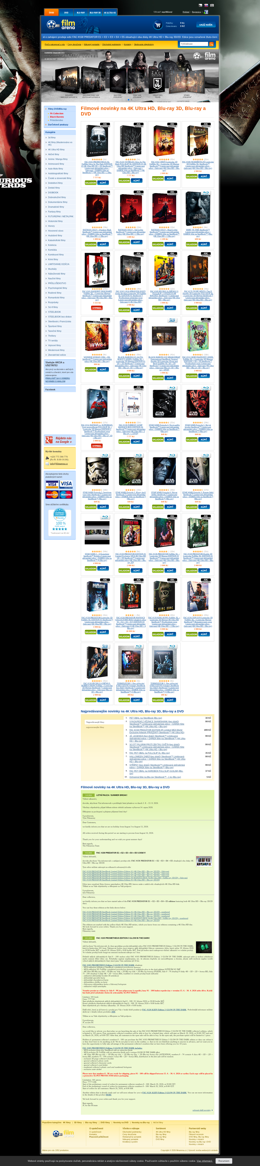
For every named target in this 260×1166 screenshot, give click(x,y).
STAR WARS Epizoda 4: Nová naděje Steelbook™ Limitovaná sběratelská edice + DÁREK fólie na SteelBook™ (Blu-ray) (164, 428)
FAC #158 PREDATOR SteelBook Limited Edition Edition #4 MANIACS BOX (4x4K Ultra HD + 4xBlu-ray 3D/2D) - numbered (135, 918)
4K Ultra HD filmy (163, 1132)
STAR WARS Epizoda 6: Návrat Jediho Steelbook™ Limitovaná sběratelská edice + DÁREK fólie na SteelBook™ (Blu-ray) (164, 495)
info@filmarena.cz (59, 463)
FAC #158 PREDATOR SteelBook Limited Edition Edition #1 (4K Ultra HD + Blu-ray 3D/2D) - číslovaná (126, 871)
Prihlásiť (186, 12)
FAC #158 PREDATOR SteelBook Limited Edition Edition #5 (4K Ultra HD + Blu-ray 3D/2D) (121, 880)
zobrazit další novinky (202, 1110)
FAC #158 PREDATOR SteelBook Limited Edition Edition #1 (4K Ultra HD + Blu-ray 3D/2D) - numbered (126, 912)
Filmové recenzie (196, 1134)
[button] (128, 99)
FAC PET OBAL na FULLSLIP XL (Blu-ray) (149, 753)
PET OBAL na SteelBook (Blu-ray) (145, 718)
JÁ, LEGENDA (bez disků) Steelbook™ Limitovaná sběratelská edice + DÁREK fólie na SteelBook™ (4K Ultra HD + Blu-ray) (157, 738)
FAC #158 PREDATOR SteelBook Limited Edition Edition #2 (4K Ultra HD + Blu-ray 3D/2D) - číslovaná (126, 873)
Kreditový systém (130, 1142)
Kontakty (127, 44)
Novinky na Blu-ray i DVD (200, 1142)
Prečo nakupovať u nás (55, 44)
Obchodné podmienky (111, 44)
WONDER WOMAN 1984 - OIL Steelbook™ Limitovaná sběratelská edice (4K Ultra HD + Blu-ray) (97, 359)
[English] (212, 5)
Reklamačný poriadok (132, 1137)
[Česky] (200, 5)
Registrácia (196, 12)
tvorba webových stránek (207, 1150)
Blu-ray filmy (161, 1134)
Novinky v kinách (196, 1139)
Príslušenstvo (56, 120)
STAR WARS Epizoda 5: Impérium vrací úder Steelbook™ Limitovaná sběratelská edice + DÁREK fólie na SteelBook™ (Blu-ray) (97, 495)
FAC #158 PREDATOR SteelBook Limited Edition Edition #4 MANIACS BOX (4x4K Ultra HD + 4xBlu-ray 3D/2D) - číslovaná (135, 878)
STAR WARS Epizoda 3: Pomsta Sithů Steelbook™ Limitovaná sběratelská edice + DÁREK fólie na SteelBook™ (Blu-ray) (197, 495)
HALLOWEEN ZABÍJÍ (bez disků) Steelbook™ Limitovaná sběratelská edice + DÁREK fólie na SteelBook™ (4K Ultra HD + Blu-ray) (157, 759)
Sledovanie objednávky (144, 44)
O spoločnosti (95, 1132)
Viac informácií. (205, 1161)
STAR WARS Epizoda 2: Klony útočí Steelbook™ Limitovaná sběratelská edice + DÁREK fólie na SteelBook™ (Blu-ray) (130, 495)
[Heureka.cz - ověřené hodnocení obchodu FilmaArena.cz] (59, 535)
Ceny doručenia (74, 44)
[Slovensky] (206, 5)
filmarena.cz (181, 1150)
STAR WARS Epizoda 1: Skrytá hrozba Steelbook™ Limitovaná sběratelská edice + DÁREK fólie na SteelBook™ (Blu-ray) (198, 428)
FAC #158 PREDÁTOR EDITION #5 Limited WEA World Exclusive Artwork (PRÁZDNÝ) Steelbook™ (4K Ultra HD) (156, 731)
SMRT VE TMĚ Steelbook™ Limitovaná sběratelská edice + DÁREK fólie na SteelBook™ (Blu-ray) (197, 233)
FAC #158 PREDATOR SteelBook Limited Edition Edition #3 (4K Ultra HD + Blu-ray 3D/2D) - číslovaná (126, 876)
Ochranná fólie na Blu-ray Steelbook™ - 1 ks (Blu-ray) (155, 777)
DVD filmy (160, 1139)
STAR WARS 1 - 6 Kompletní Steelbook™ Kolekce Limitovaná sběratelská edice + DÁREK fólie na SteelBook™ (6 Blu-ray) (97, 557)
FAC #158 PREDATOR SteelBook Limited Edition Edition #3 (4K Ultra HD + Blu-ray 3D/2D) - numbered (126, 916)
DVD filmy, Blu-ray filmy (199, 1137)
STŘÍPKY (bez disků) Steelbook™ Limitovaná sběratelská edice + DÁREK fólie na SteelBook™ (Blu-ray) (157, 766)
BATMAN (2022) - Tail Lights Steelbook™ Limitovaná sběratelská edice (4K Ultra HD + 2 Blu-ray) (130, 232)
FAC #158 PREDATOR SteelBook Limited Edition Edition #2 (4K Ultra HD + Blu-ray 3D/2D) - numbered (126, 914)
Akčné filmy (158, 1122)
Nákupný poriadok (92, 44)
